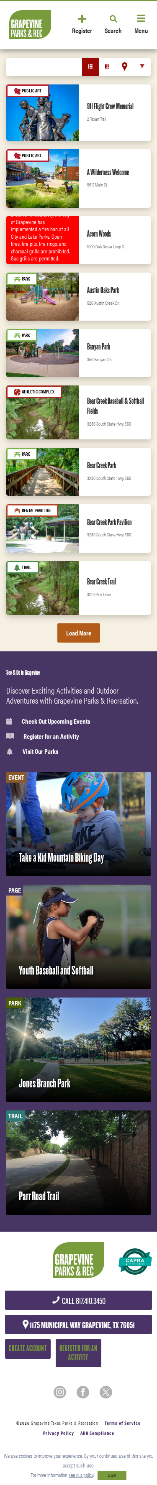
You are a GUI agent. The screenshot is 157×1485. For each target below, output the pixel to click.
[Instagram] (60, 1392)
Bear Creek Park (101, 465)
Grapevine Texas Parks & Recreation (64, 1423)
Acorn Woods (99, 233)
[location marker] (124, 66)
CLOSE (112, 1475)
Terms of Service (123, 1423)
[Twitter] (106, 1392)
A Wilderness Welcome (108, 172)
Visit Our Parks (40, 751)
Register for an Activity (51, 736)
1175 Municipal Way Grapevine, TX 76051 (81, 1325)
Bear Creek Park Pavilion (109, 522)
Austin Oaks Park (103, 290)
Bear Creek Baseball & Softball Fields (115, 406)
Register (82, 30)
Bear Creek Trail (101, 581)
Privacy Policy (58, 1433)
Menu (141, 30)
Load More (78, 633)
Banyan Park (98, 346)
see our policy (81, 1475)
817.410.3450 (83, 1301)
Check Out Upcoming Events (56, 721)
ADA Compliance (97, 1433)
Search (113, 30)
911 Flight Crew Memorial (110, 106)
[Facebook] (83, 1392)
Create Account (28, 1348)
